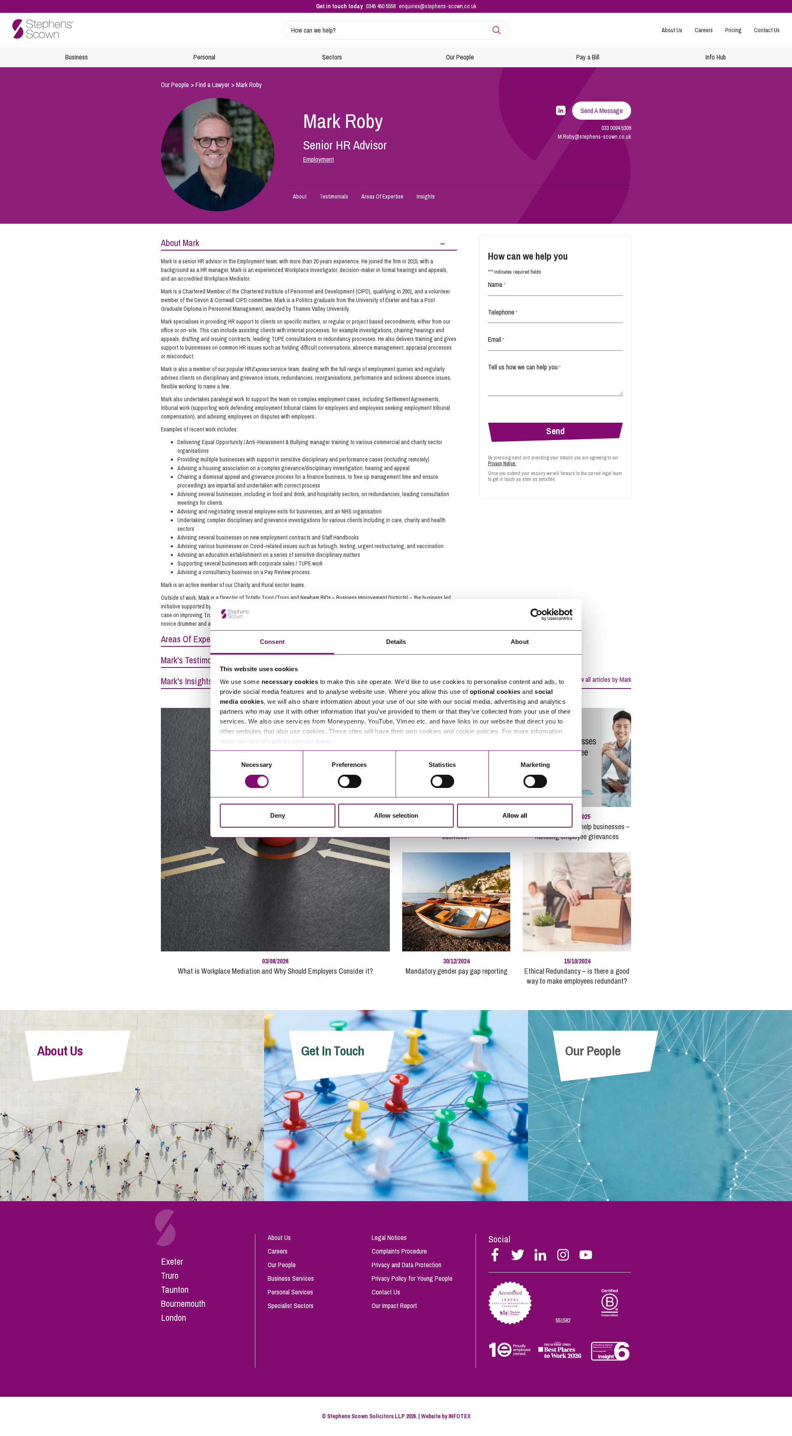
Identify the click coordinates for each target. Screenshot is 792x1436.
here (323, 741)
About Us (672, 30)
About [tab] (520, 641)
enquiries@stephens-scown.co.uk (437, 6)
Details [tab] (396, 641)
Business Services (291, 1278)
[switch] (349, 781)
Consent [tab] (272, 641)
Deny (277, 815)
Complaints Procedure (399, 1251)
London (173, 1317)
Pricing (733, 30)
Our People (460, 57)
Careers (704, 30)
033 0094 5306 (616, 128)
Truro (170, 1275)
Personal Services (290, 1291)
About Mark (180, 243)
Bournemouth (183, 1303)
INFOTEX (459, 1416)
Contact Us (767, 30)
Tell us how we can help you (524, 366)
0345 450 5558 (381, 6)
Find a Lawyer (212, 84)
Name (496, 284)
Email (496, 339)
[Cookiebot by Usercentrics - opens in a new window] (536, 614)
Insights (426, 196)
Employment (318, 159)
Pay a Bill (587, 57)
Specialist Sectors (291, 1305)
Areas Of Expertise (382, 196)
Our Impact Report (394, 1305)
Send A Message (601, 110)
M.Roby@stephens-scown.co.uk (594, 136)
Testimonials (334, 196)
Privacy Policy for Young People (412, 1278)
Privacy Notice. (502, 463)
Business (76, 57)
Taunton (175, 1289)
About (299, 196)
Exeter (172, 1261)
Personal (204, 57)
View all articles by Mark (601, 679)
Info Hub (715, 57)
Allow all (514, 815)
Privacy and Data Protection (406, 1264)
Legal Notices (389, 1237)
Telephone (502, 312)
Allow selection (396, 815)
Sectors (332, 57)
